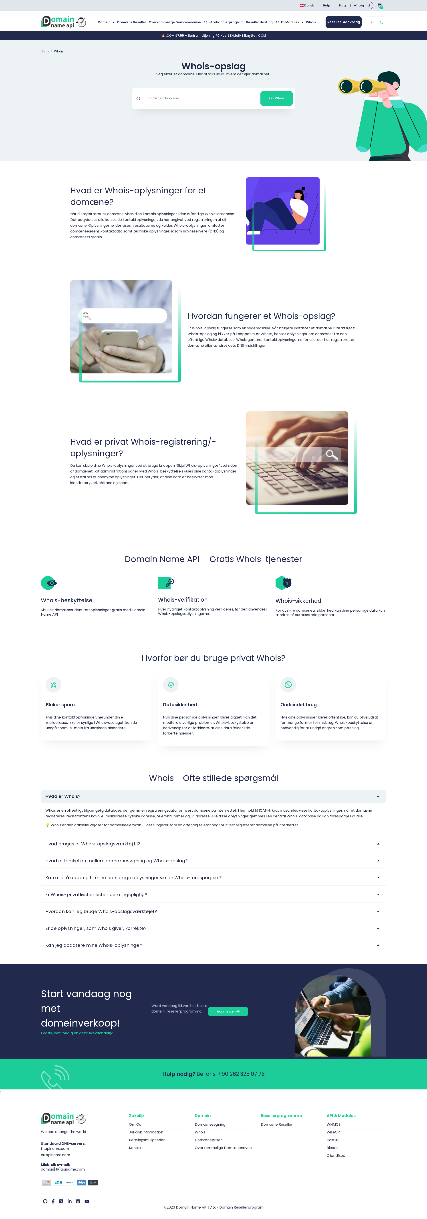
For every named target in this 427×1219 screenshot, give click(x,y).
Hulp (326, 5)
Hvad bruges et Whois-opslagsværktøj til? (92, 844)
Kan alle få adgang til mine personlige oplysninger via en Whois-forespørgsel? (133, 878)
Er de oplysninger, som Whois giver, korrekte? (96, 928)
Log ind (364, 5)
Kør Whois (276, 98)
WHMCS (333, 1124)
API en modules (287, 22)
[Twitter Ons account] (61, 1201)
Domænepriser (208, 1140)
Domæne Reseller (131, 22)
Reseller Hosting (259, 22)
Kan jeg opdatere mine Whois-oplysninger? (94, 945)
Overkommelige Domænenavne (175, 22)
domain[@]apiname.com (63, 1169)
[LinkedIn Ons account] (70, 1201)
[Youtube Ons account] (87, 1201)
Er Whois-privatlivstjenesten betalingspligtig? (96, 894)
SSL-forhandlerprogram (223, 22)
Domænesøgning (210, 1124)
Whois (311, 22)
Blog (342, 5)
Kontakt (136, 1147)
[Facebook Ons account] (53, 1201)
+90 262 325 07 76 (241, 1074)
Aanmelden (226, 1011)
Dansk (309, 5)
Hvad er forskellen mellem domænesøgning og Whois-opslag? (116, 861)
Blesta (332, 1147)
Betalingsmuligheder (147, 1140)
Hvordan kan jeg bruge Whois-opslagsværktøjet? (101, 911)
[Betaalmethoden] (81, 1183)
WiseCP (333, 1132)
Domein (104, 22)
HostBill (333, 1140)
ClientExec (336, 1155)
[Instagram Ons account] (78, 1201)
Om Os (135, 1124)
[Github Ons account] (45, 1201)
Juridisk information (146, 1132)
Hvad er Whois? (63, 796)
